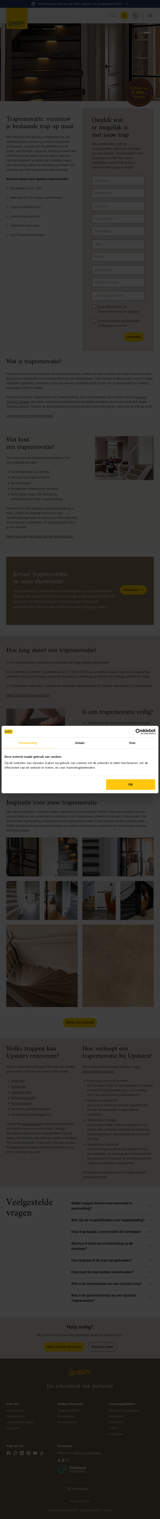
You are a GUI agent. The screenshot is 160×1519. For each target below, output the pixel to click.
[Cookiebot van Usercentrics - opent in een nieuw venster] (138, 732)
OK (130, 784)
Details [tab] (80, 743)
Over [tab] (132, 743)
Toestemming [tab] (27, 743)
